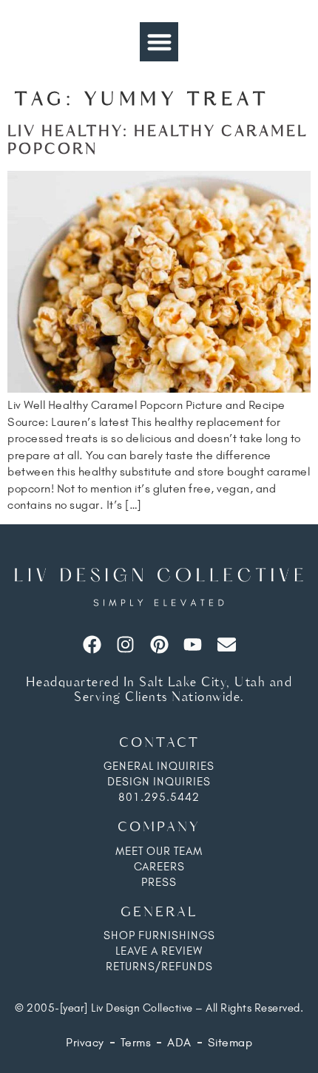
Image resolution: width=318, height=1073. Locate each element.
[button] (159, 41)
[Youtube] (192, 644)
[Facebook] (92, 644)
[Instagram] (125, 644)
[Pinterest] (159, 644)
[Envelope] (226, 644)
